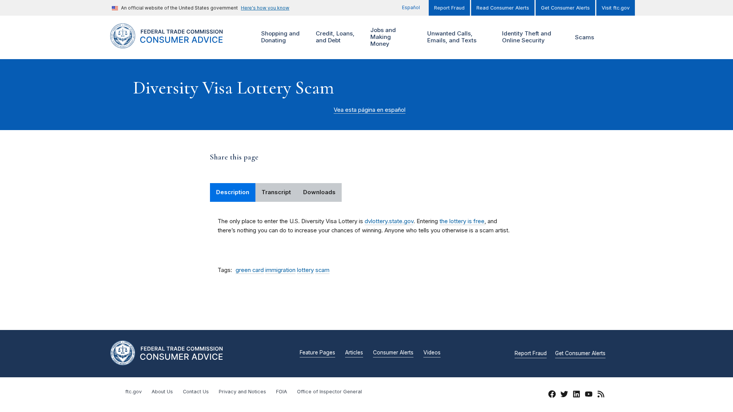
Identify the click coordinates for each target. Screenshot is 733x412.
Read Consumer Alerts (502, 8)
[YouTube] (589, 395)
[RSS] (601, 395)
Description (232, 192)
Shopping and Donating (279, 37)
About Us (162, 391)
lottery (305, 270)
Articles (354, 353)
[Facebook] (552, 395)
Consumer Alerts (393, 353)
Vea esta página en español (369, 109)
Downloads (319, 192)
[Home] (176, 44)
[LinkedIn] (576, 395)
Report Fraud (449, 8)
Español (411, 7)
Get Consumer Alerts (565, 8)
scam (322, 270)
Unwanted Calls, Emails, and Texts (450, 37)
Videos (432, 353)
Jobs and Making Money (382, 36)
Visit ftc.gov (616, 8)
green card (250, 270)
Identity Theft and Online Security (525, 37)
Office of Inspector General (329, 391)
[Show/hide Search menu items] (612, 37)
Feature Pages (317, 353)
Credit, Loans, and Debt (334, 37)
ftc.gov (133, 391)
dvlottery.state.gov (389, 221)
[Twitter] (564, 395)
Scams (584, 37)
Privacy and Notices (242, 391)
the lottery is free (461, 221)
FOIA (281, 391)
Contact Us (196, 391)
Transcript (276, 192)
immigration (280, 270)
